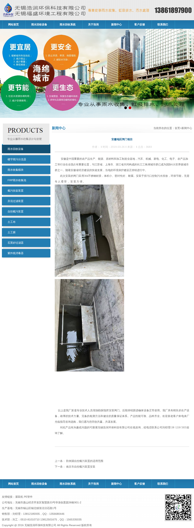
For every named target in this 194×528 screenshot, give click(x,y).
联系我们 (162, 24)
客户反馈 (139, 24)
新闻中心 (116, 24)
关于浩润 (93, 24)
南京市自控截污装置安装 (80, 466)
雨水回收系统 (68, 24)
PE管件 (28, 496)
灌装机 (19, 496)
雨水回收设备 (39, 24)
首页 (177, 128)
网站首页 (13, 24)
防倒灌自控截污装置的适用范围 (84, 460)
